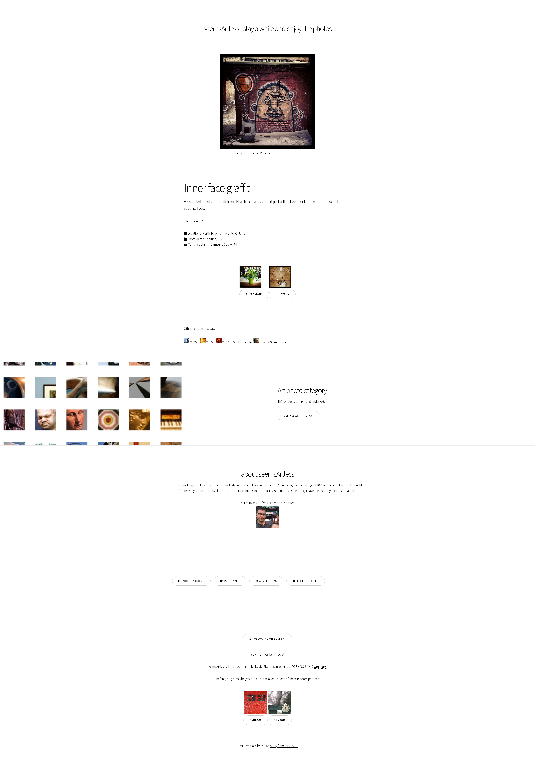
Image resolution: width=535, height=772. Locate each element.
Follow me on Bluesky (269, 638)
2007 (225, 342)
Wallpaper (231, 581)
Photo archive (192, 581)
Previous (255, 294)
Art (204, 221)
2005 (193, 342)
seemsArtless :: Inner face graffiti (229, 666)
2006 (209, 342)
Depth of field (307, 581)
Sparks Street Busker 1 (275, 342)
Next (281, 294)
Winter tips (267, 581)
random (255, 720)
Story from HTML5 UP (284, 746)
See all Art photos (298, 415)
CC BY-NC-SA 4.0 (302, 666)
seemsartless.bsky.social (267, 654)
